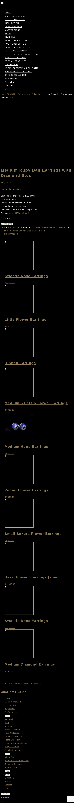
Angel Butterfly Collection (22, 68)
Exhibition (11, 78)
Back (7, 716)
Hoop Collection (15, 44)
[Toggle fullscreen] (6, 797)
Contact (10, 85)
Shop (8, 33)
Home (8, 13)
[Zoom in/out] (8, 797)
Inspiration (12, 23)
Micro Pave (11, 65)
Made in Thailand (15, 16)
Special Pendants (15, 61)
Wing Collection (15, 58)
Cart (8, 89)
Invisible (10, 37)
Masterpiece (12, 30)
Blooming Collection (18, 71)
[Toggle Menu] (2, 3)
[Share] (4, 797)
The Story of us (15, 20)
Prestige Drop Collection (21, 54)
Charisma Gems (14, 691)
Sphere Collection (16, 75)
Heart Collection (16, 40)
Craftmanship (13, 27)
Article (9, 82)
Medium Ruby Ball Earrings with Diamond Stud (23, 231)
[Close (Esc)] (1, 797)
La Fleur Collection (17, 47)
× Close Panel (5, 794)
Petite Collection (16, 51)
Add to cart (6, 224)
